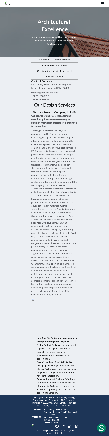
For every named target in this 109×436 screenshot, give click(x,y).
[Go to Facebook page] (57, 426)
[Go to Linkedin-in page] (69, 426)
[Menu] (102, 3)
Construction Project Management (54, 71)
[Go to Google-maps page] (76, 426)
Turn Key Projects (54, 77)
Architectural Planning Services (54, 60)
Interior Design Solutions (54, 65)
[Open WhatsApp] (101, 428)
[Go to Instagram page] (63, 426)
